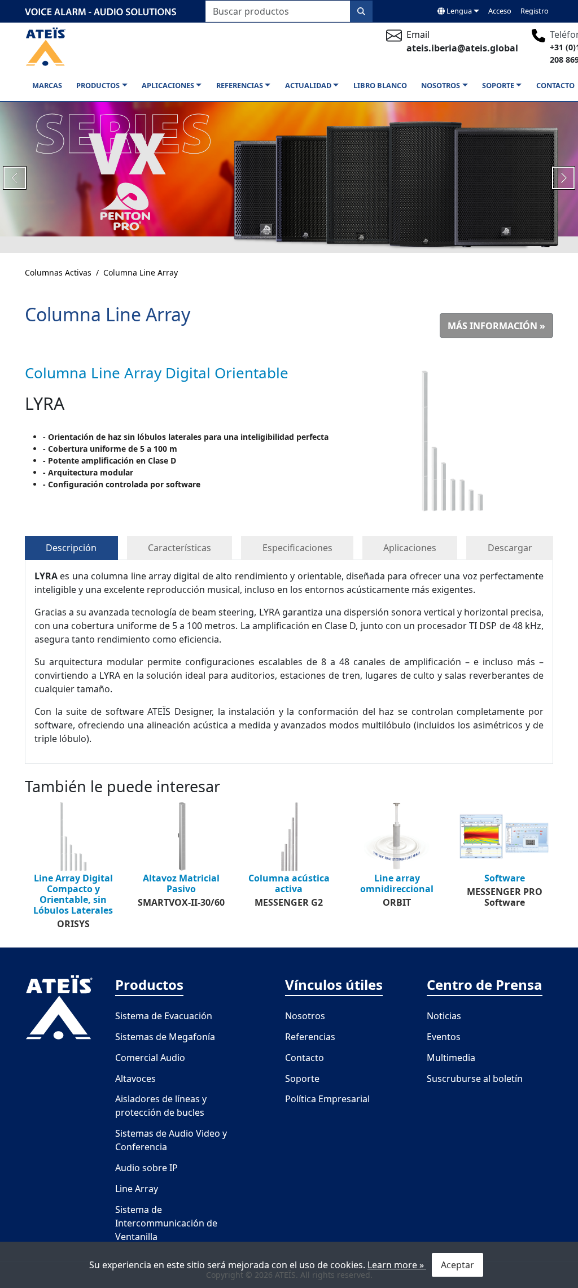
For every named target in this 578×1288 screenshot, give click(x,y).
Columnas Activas (58, 272)
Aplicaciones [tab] (409, 548)
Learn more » (396, 1265)
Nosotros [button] (440, 85)
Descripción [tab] (71, 548)
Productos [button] (98, 85)
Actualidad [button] (308, 85)
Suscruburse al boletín (475, 1078)
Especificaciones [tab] (297, 548)
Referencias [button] (239, 85)
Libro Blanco (380, 85)
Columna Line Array (140, 272)
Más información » (496, 326)
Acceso (499, 11)
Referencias (310, 1037)
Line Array (136, 1188)
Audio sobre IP (146, 1168)
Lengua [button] (458, 11)
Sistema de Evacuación (163, 1016)
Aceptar (457, 1265)
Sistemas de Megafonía (165, 1037)
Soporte (302, 1078)
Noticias (444, 1016)
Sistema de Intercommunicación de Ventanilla (166, 1223)
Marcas (47, 85)
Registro (534, 11)
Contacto (555, 85)
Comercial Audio (150, 1057)
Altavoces (135, 1078)
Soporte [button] (498, 85)
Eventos (444, 1037)
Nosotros (305, 1016)
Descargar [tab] (510, 548)
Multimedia (451, 1057)
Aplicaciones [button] (168, 85)
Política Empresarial (327, 1099)
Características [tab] (179, 548)
